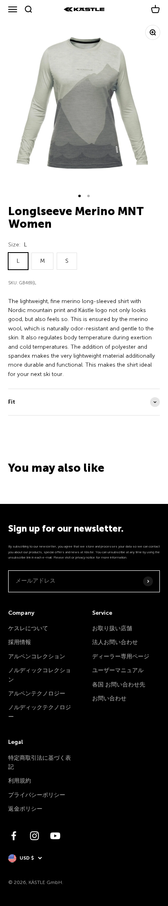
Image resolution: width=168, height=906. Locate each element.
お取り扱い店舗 (112, 628)
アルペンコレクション (36, 656)
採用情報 (19, 642)
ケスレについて (28, 628)
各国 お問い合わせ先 (118, 684)
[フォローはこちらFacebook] (13, 835)
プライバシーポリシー (36, 795)
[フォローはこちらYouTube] (55, 835)
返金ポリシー (25, 808)
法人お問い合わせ (115, 642)
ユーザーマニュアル (118, 670)
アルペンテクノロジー (36, 693)
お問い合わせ (109, 698)
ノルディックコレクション (39, 675)
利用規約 (19, 780)
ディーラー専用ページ (120, 656)
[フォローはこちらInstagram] (34, 835)
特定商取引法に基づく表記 (39, 762)
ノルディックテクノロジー (39, 712)
